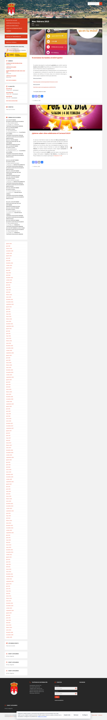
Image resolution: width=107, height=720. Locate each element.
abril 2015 (8, 493)
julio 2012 (8, 559)
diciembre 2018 (9, 396)
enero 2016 (8, 472)
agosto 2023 (9, 282)
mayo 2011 (8, 591)
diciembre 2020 (9, 345)
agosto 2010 (9, 613)
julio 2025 (8, 258)
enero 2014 (8, 523)
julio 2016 (8, 462)
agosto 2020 (9, 355)
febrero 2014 (9, 520)
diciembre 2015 (9, 474)
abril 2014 (8, 518)
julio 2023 (8, 285)
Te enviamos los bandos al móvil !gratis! (47, 58)
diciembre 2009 (9, 632)
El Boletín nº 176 (58, 155)
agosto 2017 (9, 430)
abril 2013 (8, 542)
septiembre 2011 (10, 581)
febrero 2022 (9, 319)
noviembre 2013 (9, 527)
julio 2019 (8, 382)
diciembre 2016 (9, 450)
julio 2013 (8, 535)
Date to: (56, 691)
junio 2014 (8, 513)
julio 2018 (8, 408)
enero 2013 (8, 547)
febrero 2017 (9, 445)
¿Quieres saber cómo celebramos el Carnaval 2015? (51, 133)
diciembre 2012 (9, 549)
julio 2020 (8, 357)
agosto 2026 (9, 243)
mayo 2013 (8, 540)
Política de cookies (42, 716)
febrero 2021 (9, 340)
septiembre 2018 (10, 404)
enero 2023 (8, 297)
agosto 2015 (9, 484)
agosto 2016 (9, 459)
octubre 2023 (9, 280)
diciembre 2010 (9, 603)
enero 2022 (8, 321)
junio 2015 (8, 489)
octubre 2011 (9, 578)
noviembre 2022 (9, 302)
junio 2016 (8, 464)
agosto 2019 (9, 379)
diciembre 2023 (9, 277)
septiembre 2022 (10, 304)
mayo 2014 (8, 515)
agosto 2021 (9, 328)
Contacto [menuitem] (100, 715)
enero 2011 (8, 600)
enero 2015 (8, 501)
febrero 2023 (9, 294)
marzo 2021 (8, 338)
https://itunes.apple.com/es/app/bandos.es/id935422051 (44, 87)
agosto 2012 (9, 557)
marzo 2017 (8, 442)
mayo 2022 (8, 314)
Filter (57, 697)
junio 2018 (8, 411)
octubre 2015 (9, 479)
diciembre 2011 (9, 574)
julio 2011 (8, 586)
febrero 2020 (9, 365)
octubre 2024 (9, 265)
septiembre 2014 (10, 511)
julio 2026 (8, 246)
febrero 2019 (9, 391)
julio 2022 (8, 309)
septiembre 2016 (10, 457)
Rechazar (76, 715)
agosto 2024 (9, 267)
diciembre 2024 (9, 263)
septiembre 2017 (10, 428)
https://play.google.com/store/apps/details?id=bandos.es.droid (45, 81)
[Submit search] (100, 3)
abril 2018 (8, 416)
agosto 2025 (9, 255)
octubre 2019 (9, 374)
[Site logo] (11, 15)
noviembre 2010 (9, 605)
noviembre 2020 (9, 348)
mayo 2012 (8, 564)
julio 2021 (8, 331)
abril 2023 (8, 292)
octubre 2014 (9, 508)
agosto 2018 (9, 406)
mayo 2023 (8, 289)
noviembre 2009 (9, 634)
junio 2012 (8, 562)
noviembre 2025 (9, 251)
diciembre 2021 (9, 323)
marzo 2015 (8, 496)
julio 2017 (8, 433)
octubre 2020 (9, 350)
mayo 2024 (8, 272)
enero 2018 (8, 421)
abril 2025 (8, 260)
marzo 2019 (8, 389)
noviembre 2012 (9, 552)
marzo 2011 (8, 596)
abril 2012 (8, 566)
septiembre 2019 (10, 377)
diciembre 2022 (9, 299)
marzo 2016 (8, 469)
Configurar (85, 715)
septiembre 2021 (10, 326)
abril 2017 (8, 440)
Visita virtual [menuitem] (94, 715)
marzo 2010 (8, 625)
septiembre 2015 (10, 481)
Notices (37, 25)
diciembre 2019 (9, 370)
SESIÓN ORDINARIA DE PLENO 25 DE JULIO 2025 (15, 71)
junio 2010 (8, 617)
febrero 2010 (9, 627)
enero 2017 (8, 447)
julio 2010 (8, 615)
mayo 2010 (8, 620)
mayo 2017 (8, 438)
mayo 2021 (8, 336)
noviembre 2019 (9, 372)
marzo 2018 (8, 418)
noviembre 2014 (9, 506)
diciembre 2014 (9, 503)
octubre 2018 (9, 401)
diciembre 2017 (9, 423)
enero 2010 (8, 630)
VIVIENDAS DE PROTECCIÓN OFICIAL (14, 63)
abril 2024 (8, 275)
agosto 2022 (9, 306)
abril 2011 (8, 593)
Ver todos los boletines (11, 100)
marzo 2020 (8, 362)
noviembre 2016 (9, 452)
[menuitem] (16, 20)
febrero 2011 (9, 598)
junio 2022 (8, 311)
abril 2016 (8, 467)
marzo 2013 (8, 544)
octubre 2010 (9, 608)
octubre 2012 (9, 554)
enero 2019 (8, 394)
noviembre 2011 (9, 576)
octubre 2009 (9, 637)
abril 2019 (8, 387)
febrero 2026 (9, 248)
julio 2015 (8, 486)
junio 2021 (8, 333)
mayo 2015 (8, 491)
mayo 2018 (8, 413)
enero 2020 (8, 367)
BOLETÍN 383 (9, 88)
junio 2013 (8, 537)
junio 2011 (8, 588)
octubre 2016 (9, 455)
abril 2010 (8, 622)
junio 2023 (8, 287)
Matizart (11, 716)
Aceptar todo (67, 715)
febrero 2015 (9, 498)
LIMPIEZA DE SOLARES (11, 67)
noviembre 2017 (9, 425)
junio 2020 (8, 360)
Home (33, 25)
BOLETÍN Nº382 (9, 92)
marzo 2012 (8, 569)
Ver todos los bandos (11, 80)
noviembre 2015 (9, 476)
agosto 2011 (9, 583)
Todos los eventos (59, 700)
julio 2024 (8, 270)
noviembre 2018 (9, 399)
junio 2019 (8, 384)
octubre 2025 (9, 253)
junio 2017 (8, 435)
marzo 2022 (8, 316)
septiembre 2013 (10, 532)
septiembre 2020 (10, 353)
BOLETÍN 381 (9, 96)
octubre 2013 (9, 530)
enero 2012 (8, 571)
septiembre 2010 (10, 610)
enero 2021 (8, 343)
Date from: (57, 686)
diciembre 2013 (9, 525)
